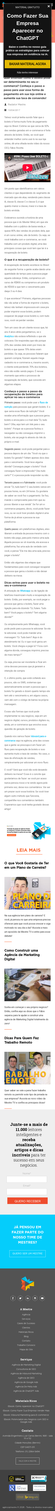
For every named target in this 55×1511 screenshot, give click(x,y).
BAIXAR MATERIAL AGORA (27, 64)
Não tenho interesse (27, 72)
